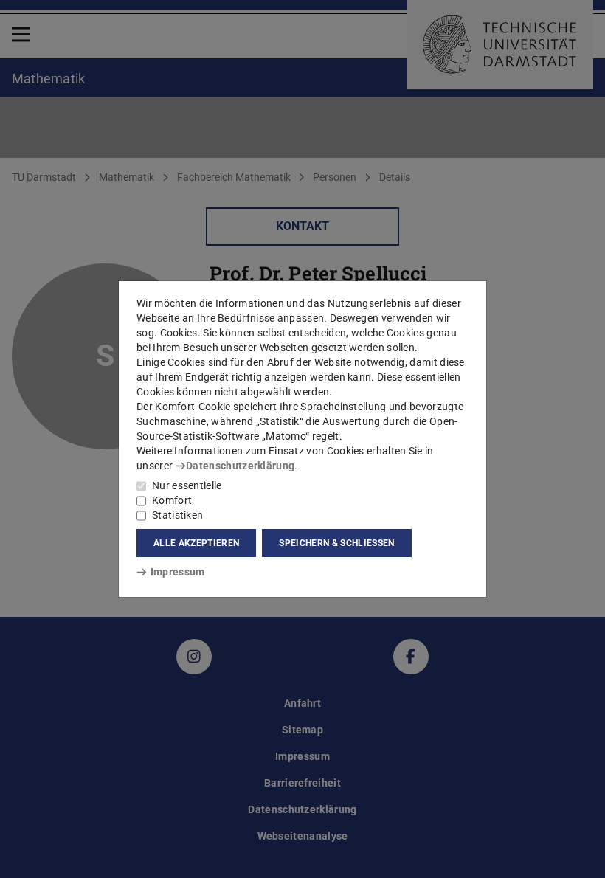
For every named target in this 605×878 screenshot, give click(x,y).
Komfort (172, 500)
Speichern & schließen (336, 543)
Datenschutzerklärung (240, 465)
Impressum (177, 572)
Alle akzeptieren (196, 543)
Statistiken (177, 515)
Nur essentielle (187, 485)
